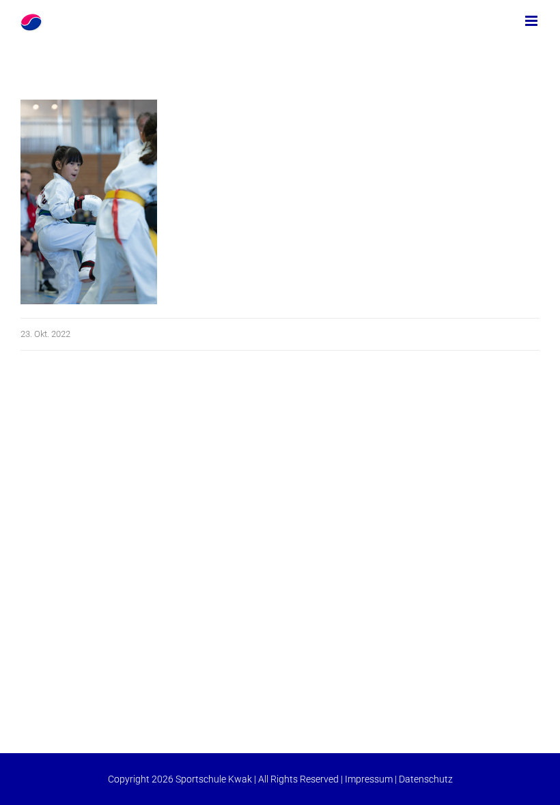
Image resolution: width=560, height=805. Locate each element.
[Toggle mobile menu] (532, 21)
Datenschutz (426, 779)
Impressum (369, 779)
